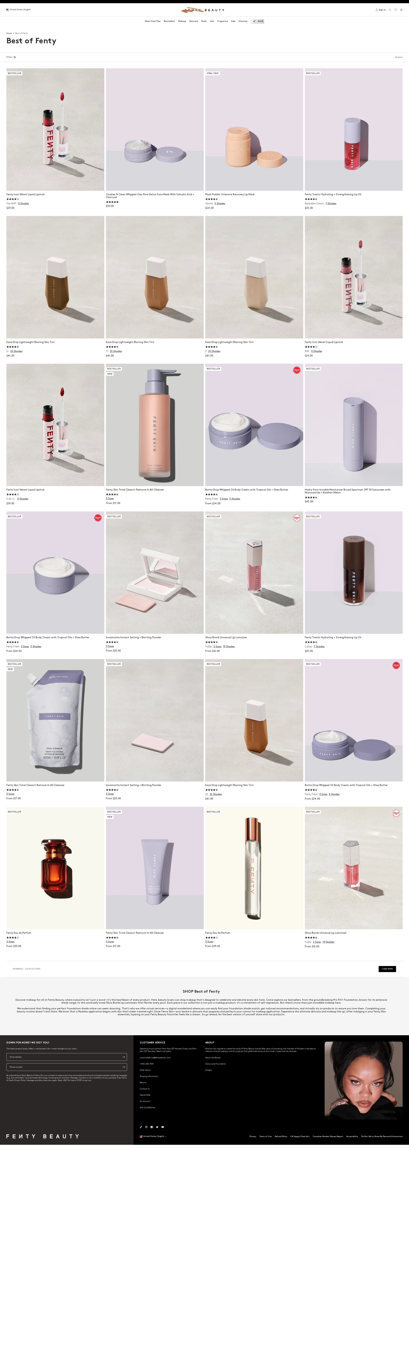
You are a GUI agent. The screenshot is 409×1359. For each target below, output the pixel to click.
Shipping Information (149, 1076)
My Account (145, 1101)
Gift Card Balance (147, 1107)
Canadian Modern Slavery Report (328, 1136)
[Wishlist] (395, 10)
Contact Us (145, 1088)
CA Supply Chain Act (299, 1136)
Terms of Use (265, 1136)
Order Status (145, 1070)
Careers (208, 1070)
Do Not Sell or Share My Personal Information (382, 1136)
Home (9, 33)
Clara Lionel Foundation (215, 1063)
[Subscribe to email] (123, 1057)
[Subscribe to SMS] (123, 1067)
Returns (143, 1082)
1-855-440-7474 (147, 1063)
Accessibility (352, 1136)
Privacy (253, 1136)
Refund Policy (281, 1136)
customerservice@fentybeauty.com (155, 1057)
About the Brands (212, 1057)
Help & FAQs (145, 1095)
